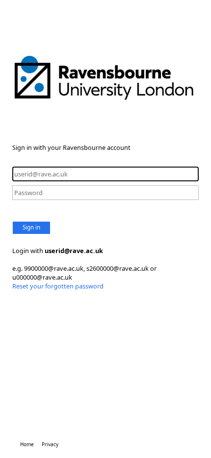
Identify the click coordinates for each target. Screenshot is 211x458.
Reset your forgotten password (58, 286)
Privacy (50, 444)
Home (27, 444)
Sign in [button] (31, 227)
